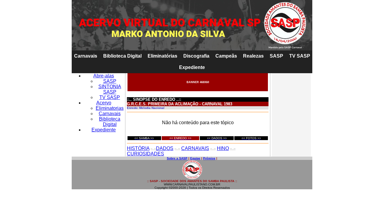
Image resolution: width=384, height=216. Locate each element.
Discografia (196, 55)
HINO (223, 148)
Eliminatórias (162, 55)
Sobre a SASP (177, 158)
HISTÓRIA (138, 148)
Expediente (192, 67)
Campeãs (226, 55)
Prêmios (209, 158)
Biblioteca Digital (122, 55)
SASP (276, 55)
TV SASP (299, 55)
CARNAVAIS (195, 148)
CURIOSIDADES (145, 153)
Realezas (253, 55)
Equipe (195, 158)
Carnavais (85, 55)
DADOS (164, 148)
